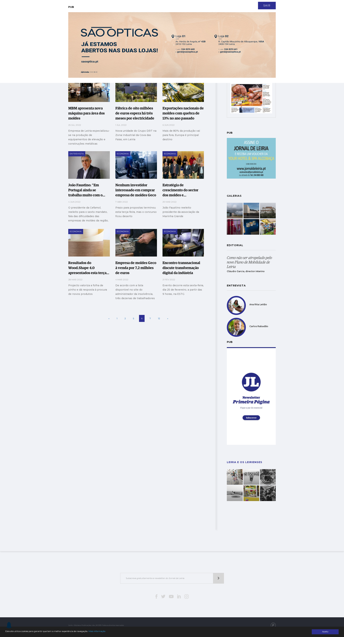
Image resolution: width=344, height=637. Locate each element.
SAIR (266, 5)
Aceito (325, 631)
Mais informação (97, 631)
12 (159, 318)
